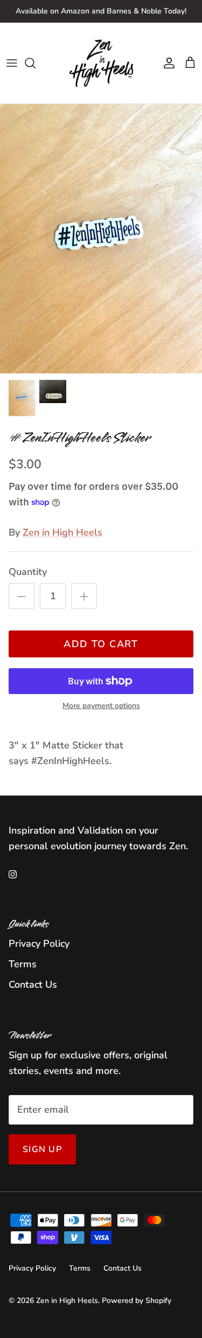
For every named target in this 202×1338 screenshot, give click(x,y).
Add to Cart (101, 643)
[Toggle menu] (12, 63)
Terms (23, 964)
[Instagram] (13, 874)
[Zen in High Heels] (101, 63)
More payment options (101, 706)
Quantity (28, 571)
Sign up (42, 1149)
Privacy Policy (39, 943)
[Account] (166, 63)
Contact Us (33, 984)
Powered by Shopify (136, 1300)
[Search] (35, 63)
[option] (101, 238)
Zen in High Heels (62, 532)
